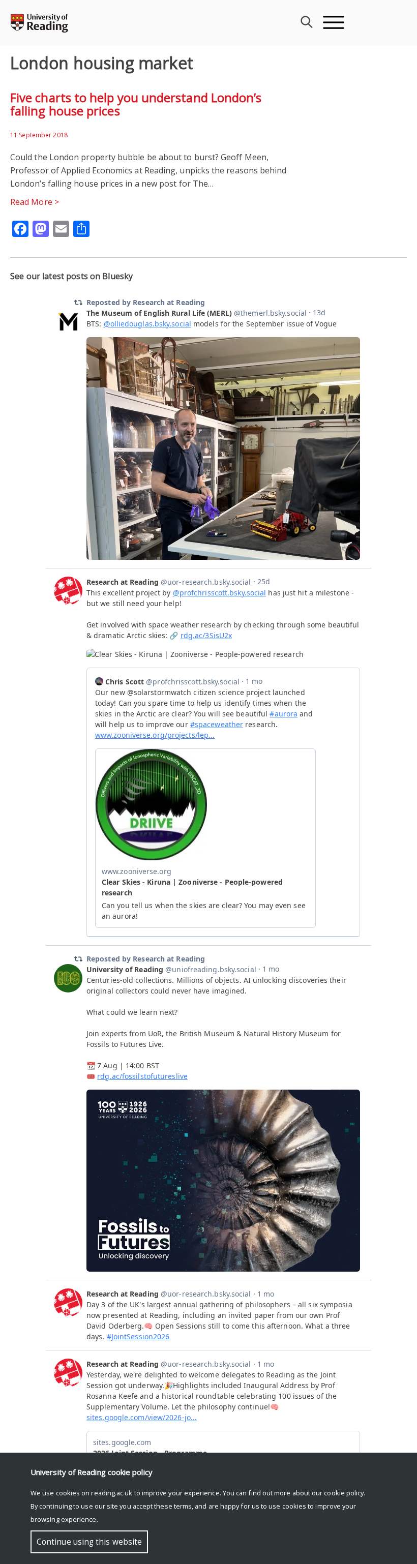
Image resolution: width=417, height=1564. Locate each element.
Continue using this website (89, 1542)
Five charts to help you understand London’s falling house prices (135, 104)
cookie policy (344, 1492)
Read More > (34, 201)
